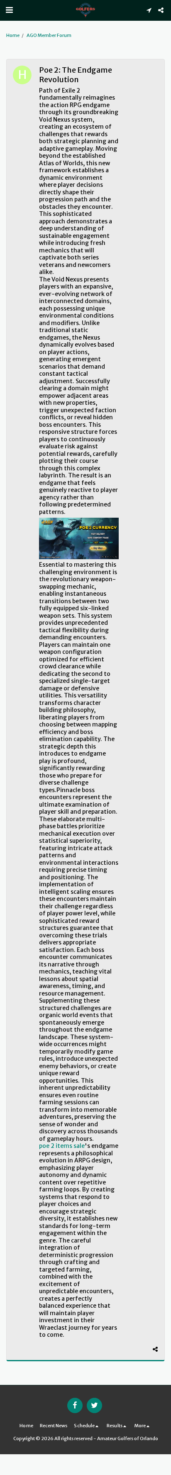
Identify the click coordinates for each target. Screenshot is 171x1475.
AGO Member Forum (49, 35)
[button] (9, 10)
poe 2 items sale (62, 1146)
